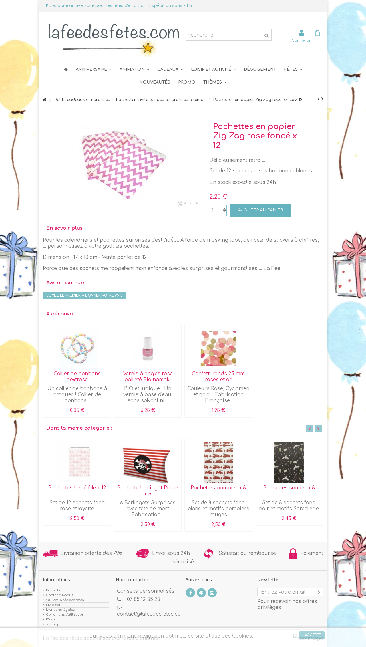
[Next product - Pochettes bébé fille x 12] (322, 99)
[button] (293, 69)
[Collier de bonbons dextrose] (77, 348)
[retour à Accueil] (44, 100)
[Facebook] (190, 592)
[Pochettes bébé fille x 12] (77, 462)
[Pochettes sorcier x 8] (289, 462)
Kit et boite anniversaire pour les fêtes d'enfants (94, 5)
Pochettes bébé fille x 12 (77, 488)
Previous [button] (309, 428)
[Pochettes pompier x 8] (218, 462)
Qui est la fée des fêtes (65, 600)
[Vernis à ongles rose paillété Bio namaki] (148, 348)
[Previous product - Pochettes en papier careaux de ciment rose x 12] (318, 99)
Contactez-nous (59, 595)
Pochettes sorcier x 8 (289, 488)
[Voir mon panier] (317, 33)
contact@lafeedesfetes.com (151, 614)
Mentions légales (60, 609)
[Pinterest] (201, 592)
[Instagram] (212, 592)
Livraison (53, 605)
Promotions (55, 590)
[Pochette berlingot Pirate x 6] (148, 462)
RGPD (50, 619)
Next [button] (318, 428)
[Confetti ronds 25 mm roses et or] (218, 348)
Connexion (301, 40)
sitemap (52, 624)
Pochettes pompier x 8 (218, 488)
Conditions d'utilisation (65, 614)
